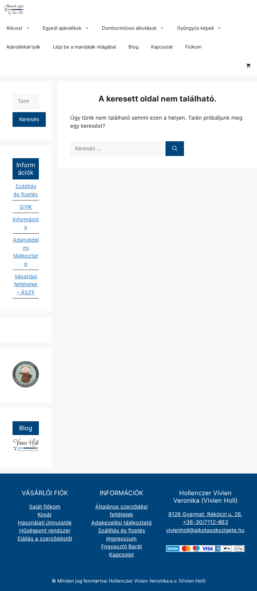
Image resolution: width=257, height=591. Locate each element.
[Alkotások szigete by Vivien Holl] (14, 9)
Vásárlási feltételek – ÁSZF (26, 284)
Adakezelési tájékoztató (121, 523)
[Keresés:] (117, 148)
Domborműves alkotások (129, 28)
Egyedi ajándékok (62, 28)
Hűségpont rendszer (45, 530)
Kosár (45, 514)
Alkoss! (14, 28)
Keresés (29, 119)
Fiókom (193, 47)
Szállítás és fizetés (121, 530)
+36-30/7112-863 (205, 522)
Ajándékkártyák (23, 47)
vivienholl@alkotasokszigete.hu (205, 530)
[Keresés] (174, 148)
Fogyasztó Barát (121, 546)
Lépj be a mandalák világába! (84, 47)
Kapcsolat (162, 47)
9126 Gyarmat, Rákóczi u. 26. (205, 514)
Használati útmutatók (45, 523)
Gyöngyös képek (195, 28)
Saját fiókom (44, 507)
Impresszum (121, 539)
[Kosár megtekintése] (248, 65)
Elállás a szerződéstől (45, 539)
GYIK (26, 207)
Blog (133, 47)
